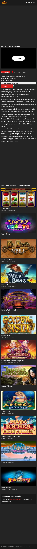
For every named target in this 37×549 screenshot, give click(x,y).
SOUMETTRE (6, 86)
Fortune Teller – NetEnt (9, 310)
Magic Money (6, 487)
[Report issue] (12, 72)
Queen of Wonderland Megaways (12, 361)
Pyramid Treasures (7, 462)
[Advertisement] (18, 25)
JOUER (18, 58)
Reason (7, 80)
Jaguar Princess (7, 386)
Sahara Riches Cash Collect (10, 437)
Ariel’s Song (5, 411)
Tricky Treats (5, 234)
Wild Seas (4, 285)
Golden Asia (5, 335)
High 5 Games (5, 72)
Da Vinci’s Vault (6, 259)
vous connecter (15, 499)
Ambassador (5, 209)
